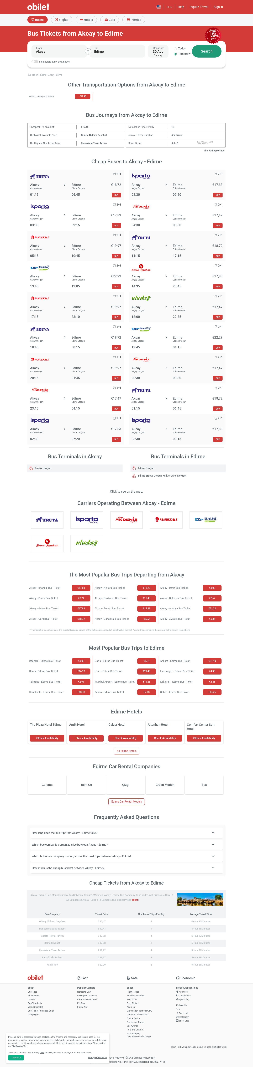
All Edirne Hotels (126, 751)
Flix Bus (81, 1003)
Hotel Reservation (135, 995)
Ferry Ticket (132, 1003)
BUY (116, 195)
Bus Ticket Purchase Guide (41, 1010)
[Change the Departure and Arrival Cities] (88, 51)
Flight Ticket (133, 992)
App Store (183, 992)
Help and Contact (135, 1029)
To (95, 48)
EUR (169, 7)
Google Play (184, 995)
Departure (158, 48)
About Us (131, 1007)
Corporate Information (137, 1014)
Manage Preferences (97, 1057)
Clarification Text (19, 1046)
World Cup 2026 (35, 1007)
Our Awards (132, 1026)
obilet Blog (183, 1020)
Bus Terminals (35, 1003)
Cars (111, 20)
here (42, 1052)
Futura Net (82, 1007)
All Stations (33, 995)
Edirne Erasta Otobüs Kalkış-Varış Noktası (161, 475)
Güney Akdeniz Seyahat (94, 135)
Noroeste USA (84, 992)
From (39, 48)
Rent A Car (132, 999)
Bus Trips (32, 992)
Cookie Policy (133, 1018)
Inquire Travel (199, 7)
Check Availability (47, 738)
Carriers (31, 999)
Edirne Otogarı (145, 468)
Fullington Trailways (87, 995)
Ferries (136, 20)
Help (181, 7)
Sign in (218, 7)
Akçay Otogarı (42, 468)
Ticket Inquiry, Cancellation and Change (139, 1035)
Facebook (183, 1013)
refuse (82, 1043)
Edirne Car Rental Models (126, 801)
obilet (135, 899)
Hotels (88, 20)
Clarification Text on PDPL (139, 1010)
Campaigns (33, 1014)
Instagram (183, 1017)
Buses (39, 20)
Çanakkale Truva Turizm (94, 143)
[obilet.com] (46, 9)
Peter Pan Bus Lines (87, 999)
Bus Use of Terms (135, 1022)
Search (207, 51)
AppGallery (183, 999)
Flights (63, 20)
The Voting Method (214, 150)
